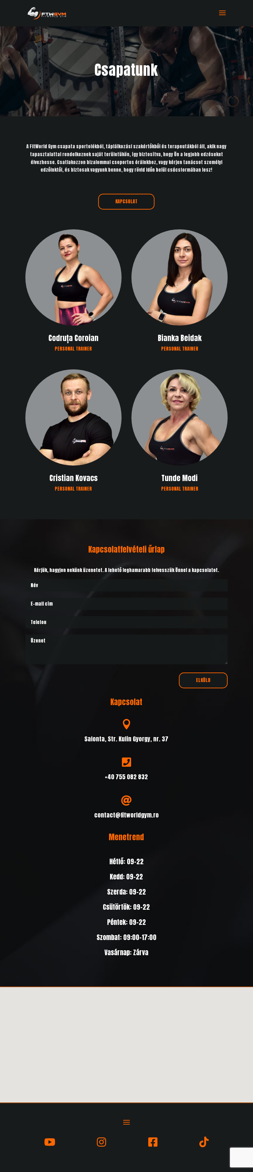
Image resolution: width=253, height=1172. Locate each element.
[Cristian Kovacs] (73, 431)
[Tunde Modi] (179, 431)
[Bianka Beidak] (179, 291)
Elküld (203, 680)
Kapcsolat (126, 201)
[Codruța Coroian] (73, 291)
